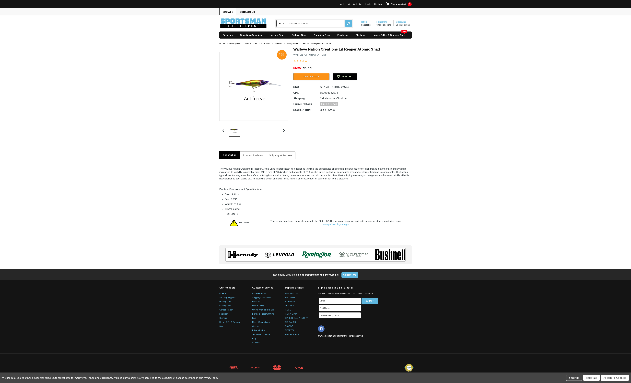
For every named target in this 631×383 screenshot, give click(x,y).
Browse (228, 12)
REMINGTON (291, 314)
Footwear (342, 35)
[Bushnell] (389, 255)
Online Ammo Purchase (263, 310)
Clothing (360, 35)
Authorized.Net (409, 368)
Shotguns (401, 22)
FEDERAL (289, 306)
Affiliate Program (259, 293)
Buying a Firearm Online (263, 314)
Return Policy (258, 306)
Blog (254, 338)
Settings (574, 378)
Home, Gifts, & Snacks (386, 35)
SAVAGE (289, 326)
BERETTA (289, 330)
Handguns (381, 22)
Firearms (228, 35)
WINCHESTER (291, 293)
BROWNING (290, 297)
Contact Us (247, 12)
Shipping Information (261, 297)
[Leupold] (279, 255)
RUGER (288, 310)
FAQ (254, 318)
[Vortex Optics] (352, 255)
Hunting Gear (276, 35)
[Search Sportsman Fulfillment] (348, 23)
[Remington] (316, 255)
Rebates (256, 301)
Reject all (591, 378)
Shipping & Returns (280, 155)
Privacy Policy (258, 330)
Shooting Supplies (251, 35)
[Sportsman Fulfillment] (243, 23)
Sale (402, 35)
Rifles (364, 22)
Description (229, 155)
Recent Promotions (260, 322)
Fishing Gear (299, 35)
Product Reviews (253, 155)
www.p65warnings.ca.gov (336, 224)
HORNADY (290, 301)
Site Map (256, 343)
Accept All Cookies (615, 378)
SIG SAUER (290, 322)
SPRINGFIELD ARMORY (296, 318)
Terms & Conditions (261, 334)
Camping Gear (322, 35)
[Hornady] (242, 255)
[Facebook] (321, 328)
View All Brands (292, 334)
